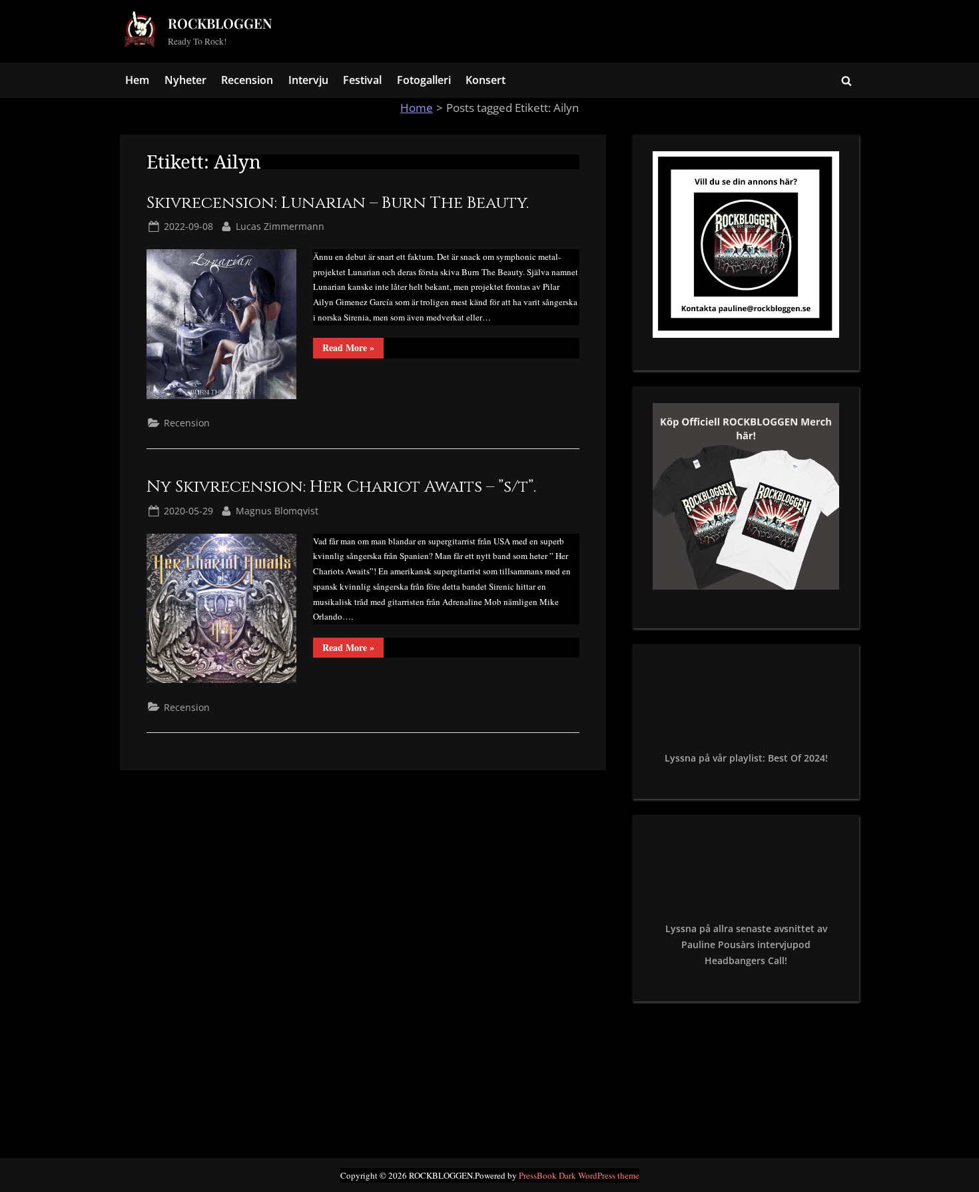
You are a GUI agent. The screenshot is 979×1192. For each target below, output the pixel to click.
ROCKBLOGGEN (220, 23)
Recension (247, 80)
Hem (137, 80)
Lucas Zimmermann (280, 226)
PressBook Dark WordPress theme (579, 1175)
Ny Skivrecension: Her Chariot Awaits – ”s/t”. (341, 487)
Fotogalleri (424, 80)
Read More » (353, 349)
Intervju (308, 80)
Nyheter (185, 80)
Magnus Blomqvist (277, 510)
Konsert (485, 80)
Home (416, 107)
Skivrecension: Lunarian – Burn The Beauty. (338, 203)
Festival (362, 80)
